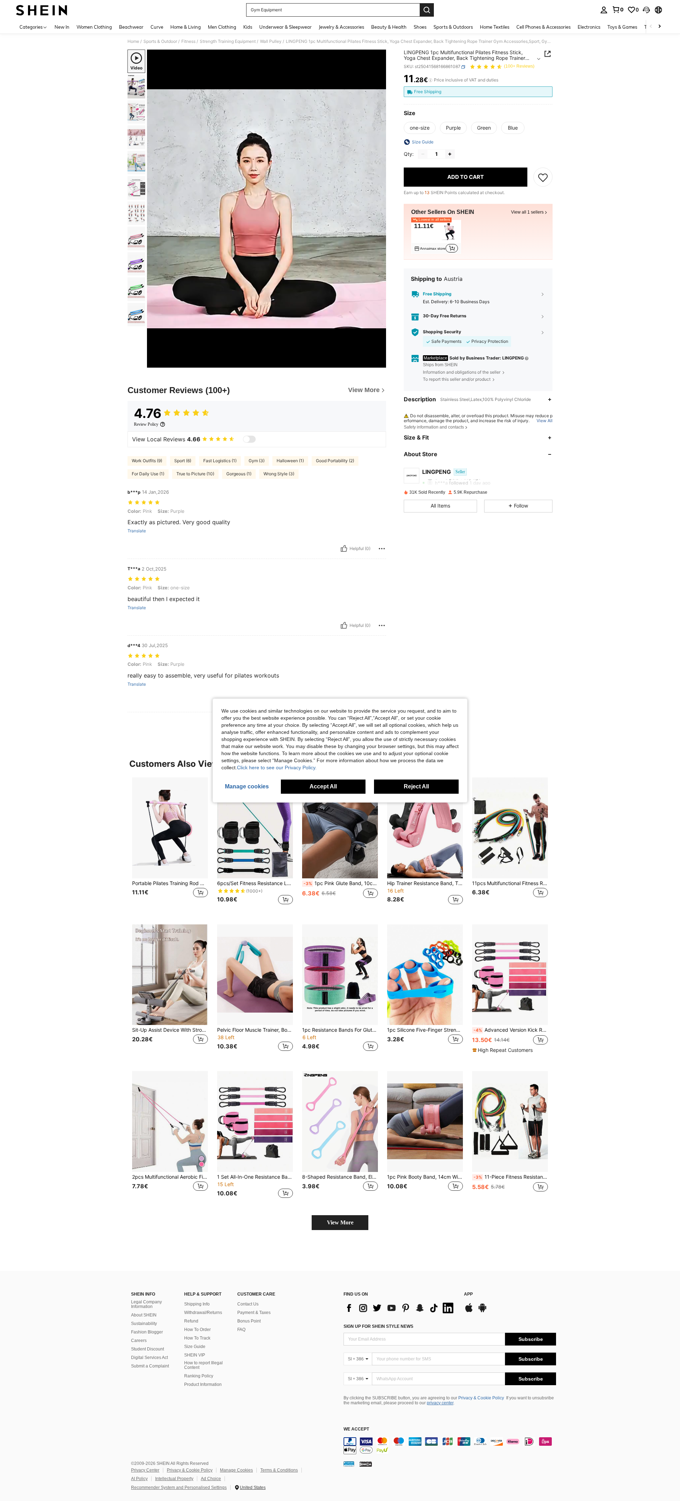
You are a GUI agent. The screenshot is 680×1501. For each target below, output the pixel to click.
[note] (503, 1050)
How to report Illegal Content (203, 1365)
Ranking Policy (198, 1375)
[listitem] (436, 237)
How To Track (197, 1338)
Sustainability (144, 1323)
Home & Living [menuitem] (185, 27)
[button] (646, 10)
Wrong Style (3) (279, 473)
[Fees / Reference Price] (430, 80)
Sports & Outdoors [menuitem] (453, 27)
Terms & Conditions (279, 1470)
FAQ (241, 1329)
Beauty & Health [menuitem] (389, 27)
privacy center (440, 1402)
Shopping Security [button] (442, 331)
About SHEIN (144, 1315)
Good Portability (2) (335, 460)
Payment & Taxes (254, 1312)
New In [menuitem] (62, 27)
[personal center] (604, 10)
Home (133, 41)
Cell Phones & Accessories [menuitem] (543, 27)
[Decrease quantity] (422, 154)
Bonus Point (249, 1321)
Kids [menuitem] (247, 27)
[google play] (482, 1311)
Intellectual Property (174, 1478)
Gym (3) (257, 460)
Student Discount (147, 1349)
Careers (139, 1340)
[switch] (249, 439)
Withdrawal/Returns (203, 1312)
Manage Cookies (236, 1470)
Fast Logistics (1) (220, 460)
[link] (618, 9)
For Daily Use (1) (148, 473)
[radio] (420, 128)
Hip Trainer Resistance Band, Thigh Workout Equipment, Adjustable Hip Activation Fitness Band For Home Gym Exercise (425, 883)
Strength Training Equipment (228, 41)
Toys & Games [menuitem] (622, 27)
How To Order (197, 1329)
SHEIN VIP (194, 1355)
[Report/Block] (382, 548)
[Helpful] (344, 548)
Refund (191, 1321)
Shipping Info (197, 1304)
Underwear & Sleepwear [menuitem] (285, 27)
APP (468, 1294)
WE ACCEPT (356, 1429)
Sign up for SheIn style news (378, 1326)
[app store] (469, 1311)
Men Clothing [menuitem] (222, 27)
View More (340, 1222)
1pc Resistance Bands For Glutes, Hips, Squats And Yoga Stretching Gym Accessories (340, 1030)
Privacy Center (145, 1470)
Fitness (188, 41)
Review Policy (146, 424)
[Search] (427, 10)
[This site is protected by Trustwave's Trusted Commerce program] (349, 1463)
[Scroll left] (650, 27)
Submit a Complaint (150, 1366)
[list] (400, 1308)
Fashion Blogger (147, 1332)
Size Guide (194, 1346)
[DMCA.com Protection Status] (365, 1463)
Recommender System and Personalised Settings (179, 1487)
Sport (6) (182, 460)
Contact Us (248, 1304)
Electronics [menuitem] (589, 27)
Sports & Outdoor (160, 41)
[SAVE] (542, 177)
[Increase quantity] (449, 154)
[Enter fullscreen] (378, 362)
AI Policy (139, 1478)
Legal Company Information (146, 1304)
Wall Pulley (271, 41)
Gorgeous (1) (238, 473)
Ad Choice (211, 1478)
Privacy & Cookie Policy (481, 1397)
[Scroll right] (659, 27)
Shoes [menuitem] (420, 27)
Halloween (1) (290, 460)
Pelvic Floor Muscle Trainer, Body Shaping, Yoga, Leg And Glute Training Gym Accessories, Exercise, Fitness (255, 1030)
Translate (137, 530)
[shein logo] (41, 10)
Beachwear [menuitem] (131, 27)
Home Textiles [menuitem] (494, 27)
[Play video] (266, 208)
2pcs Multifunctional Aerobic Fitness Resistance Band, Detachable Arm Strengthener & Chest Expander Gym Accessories (170, 1177)
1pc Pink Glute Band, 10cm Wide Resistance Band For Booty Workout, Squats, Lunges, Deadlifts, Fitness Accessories (341, 883)
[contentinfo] (450, 1445)
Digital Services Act (149, 1357)
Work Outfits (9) (147, 460)
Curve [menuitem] (157, 27)
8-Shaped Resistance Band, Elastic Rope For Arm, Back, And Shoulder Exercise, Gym (340, 1177)
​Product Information (203, 1384)
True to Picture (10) (195, 473)
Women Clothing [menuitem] (94, 27)
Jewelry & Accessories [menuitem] (341, 27)
